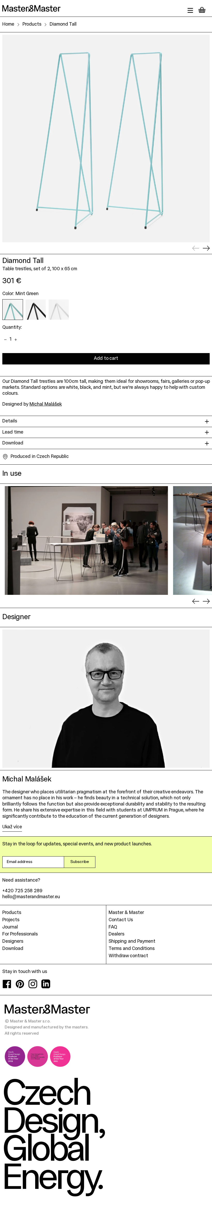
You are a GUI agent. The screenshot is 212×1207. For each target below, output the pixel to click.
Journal (10, 927)
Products (31, 24)
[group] (86, 540)
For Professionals (20, 934)
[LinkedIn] (45, 987)
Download (12, 949)
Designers (12, 941)
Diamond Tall (63, 24)
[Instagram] (32, 987)
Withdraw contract (128, 956)
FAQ (113, 927)
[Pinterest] (20, 987)
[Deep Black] (35, 309)
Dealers (116, 934)
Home (8, 24)
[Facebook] (7, 987)
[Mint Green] (12, 309)
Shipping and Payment (132, 941)
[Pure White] (58, 309)
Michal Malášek (45, 404)
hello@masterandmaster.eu (31, 897)
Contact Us (121, 920)
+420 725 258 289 (22, 891)
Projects (10, 920)
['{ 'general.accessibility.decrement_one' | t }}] (5, 339)
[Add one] (16, 339)
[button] (106, 138)
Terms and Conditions (132, 949)
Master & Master (126, 913)
